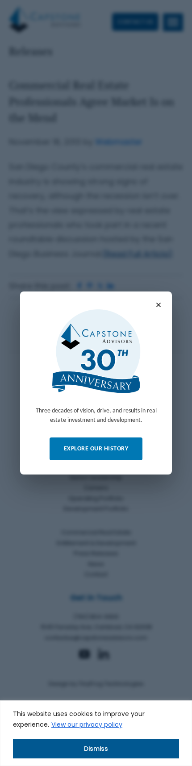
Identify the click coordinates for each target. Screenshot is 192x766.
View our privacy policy (86, 724)
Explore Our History (96, 448)
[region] (96, 733)
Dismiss (96, 748)
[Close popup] (158, 305)
